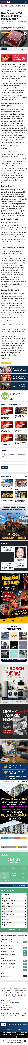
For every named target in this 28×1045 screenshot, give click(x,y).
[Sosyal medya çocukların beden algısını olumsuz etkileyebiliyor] (7, 410)
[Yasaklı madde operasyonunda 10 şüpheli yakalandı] (7, 437)
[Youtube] (18, 995)
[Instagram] (12, 995)
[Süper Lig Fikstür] (26, 935)
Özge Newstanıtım (15, 395)
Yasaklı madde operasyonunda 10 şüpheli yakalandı (5, 443)
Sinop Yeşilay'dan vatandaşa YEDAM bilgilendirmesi (19, 416)
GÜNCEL (17, 6)
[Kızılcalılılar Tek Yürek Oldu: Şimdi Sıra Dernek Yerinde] (21, 482)
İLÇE (23, 6)
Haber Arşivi (6, 1009)
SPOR (23, 1015)
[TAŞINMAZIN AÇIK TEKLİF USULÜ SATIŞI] (7, 482)
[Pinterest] (9, 995)
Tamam (14, 1037)
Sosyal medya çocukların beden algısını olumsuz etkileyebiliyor (5, 416)
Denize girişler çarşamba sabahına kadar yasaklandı (19, 430)
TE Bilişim (18, 1029)
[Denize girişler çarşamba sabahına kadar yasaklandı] (21, 424)
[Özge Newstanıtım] (5, 396)
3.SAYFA (11, 6)
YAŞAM (4, 1017)
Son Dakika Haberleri (8, 1007)
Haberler (3, 10)
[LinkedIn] (15, 995)
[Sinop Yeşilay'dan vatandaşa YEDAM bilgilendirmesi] (21, 410)
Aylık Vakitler (5, 880)
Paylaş (4, 48)
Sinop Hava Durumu (8, 1000)
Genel (10, 10)
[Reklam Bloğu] (14, 522)
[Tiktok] (21, 995)
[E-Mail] (11, 398)
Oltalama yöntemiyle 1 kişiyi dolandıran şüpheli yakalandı (7, 430)
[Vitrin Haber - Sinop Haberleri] (7, 2)
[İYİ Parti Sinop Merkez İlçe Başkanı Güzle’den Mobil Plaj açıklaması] (21, 495)
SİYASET (17, 1015)
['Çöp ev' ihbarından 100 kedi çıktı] (21, 437)
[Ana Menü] (25, 2)
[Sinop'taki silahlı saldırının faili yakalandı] (7, 495)
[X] (7, 995)
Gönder (4, 467)
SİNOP (10, 1017)
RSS (4, 1024)
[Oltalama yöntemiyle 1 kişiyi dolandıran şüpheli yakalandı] (7, 424)
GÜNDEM (4, 6)
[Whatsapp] (24, 995)
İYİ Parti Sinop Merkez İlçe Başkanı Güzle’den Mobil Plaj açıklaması (20, 500)
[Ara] (23, 2)
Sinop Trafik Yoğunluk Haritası (11, 1002)
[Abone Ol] (22, 49)
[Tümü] (26, 476)
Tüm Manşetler (7, 1005)
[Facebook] (4, 995)
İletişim (4, 1013)
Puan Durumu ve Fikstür (9, 1004)
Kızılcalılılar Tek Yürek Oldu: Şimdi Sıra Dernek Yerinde (20, 488)
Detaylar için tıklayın (14, 929)
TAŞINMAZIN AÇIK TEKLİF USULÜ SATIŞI (6, 487)
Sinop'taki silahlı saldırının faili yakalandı (7, 499)
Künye (10, 1013)
